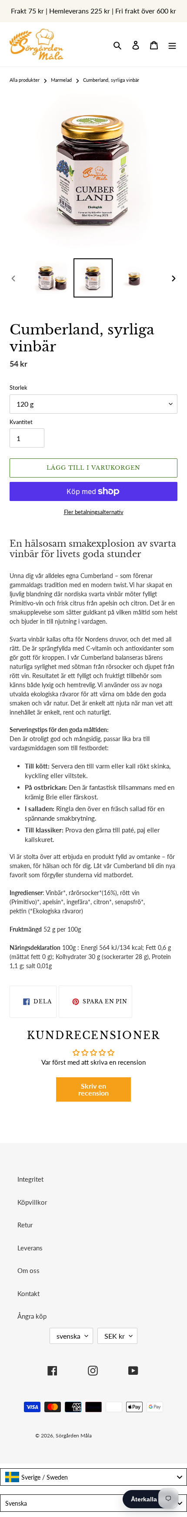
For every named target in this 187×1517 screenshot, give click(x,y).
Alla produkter (25, 80)
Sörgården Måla (74, 1435)
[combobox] (93, 1477)
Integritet (30, 1179)
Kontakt (28, 1293)
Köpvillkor (32, 1202)
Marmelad (61, 80)
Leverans (30, 1248)
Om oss (28, 1270)
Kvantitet (21, 421)
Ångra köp (32, 1316)
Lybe (139, 1435)
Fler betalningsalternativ (94, 511)
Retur (25, 1225)
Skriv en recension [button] (93, 1089)
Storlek (18, 387)
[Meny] (172, 44)
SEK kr (114, 1336)
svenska (68, 1336)
